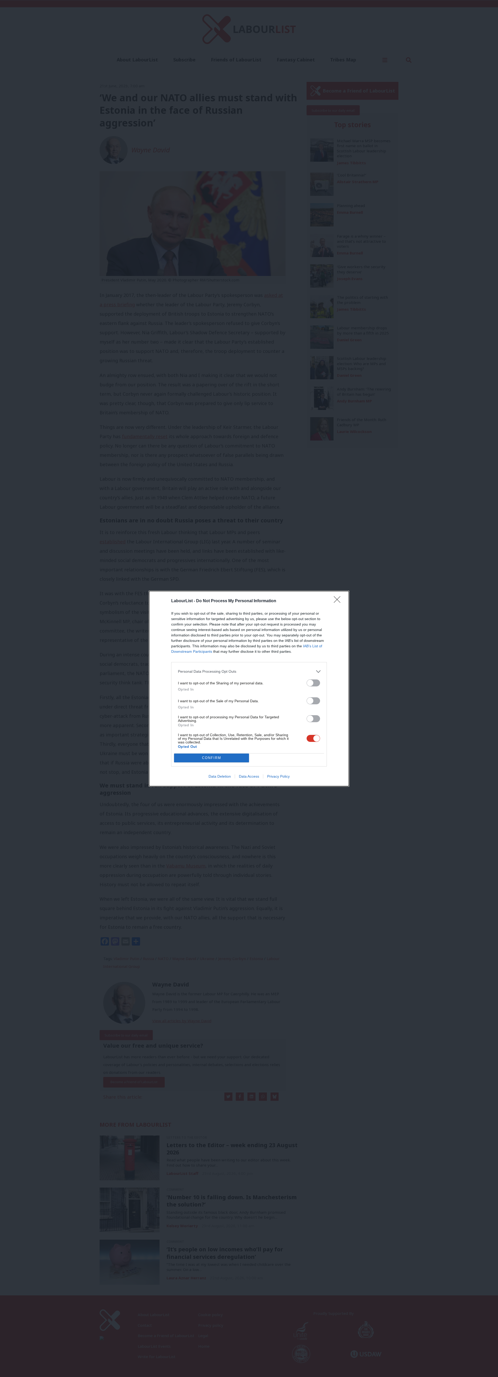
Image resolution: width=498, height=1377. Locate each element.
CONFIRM (211, 758)
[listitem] (249, 671)
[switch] (313, 682)
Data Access (249, 776)
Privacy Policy (278, 776)
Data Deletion (220, 776)
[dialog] (249, 688)
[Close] (339, 601)
